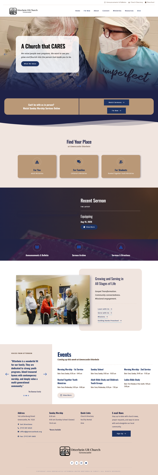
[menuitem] (77, 10)
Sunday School (97, 369)
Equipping (87, 216)
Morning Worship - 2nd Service (137, 369)
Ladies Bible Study (132, 379)
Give (82, 423)
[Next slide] (152, 54)
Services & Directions (121, 255)
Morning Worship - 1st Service (70, 369)
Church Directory (87, 416)
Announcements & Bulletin (37, 255)
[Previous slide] (5, 54)
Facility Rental (86, 420)
